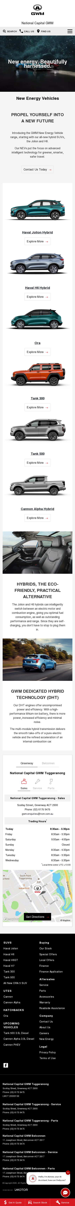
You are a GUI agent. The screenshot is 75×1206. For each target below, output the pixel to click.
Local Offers (46, 960)
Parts (42, 990)
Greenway (27, 763)
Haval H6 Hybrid (37, 287)
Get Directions (35, 917)
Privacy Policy (47, 1052)
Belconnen (48, 763)
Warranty (44, 1002)
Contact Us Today (35, 169)
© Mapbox (65, 920)
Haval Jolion (10, 948)
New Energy (46, 1039)
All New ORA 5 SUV (15, 983)
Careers (44, 1033)
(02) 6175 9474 (17, 1143)
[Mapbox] (12, 919)
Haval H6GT (10, 960)
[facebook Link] (5, 1065)
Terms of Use (47, 1058)
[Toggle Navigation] (70, 31)
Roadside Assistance (52, 1008)
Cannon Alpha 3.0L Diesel (18, 1038)
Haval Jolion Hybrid (37, 232)
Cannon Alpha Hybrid (37, 508)
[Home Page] (37, 10)
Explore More (35, 241)
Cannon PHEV (11, 1044)
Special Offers (48, 954)
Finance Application (51, 971)
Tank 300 (37, 398)
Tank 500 (37, 453)
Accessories (46, 996)
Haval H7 (8, 965)
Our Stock (45, 948)
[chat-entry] (65, 1192)
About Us (45, 1027)
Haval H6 (8, 954)
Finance (44, 965)
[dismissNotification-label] (68, 1173)
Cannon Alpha (11, 1002)
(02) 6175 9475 (41, 809)
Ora (37, 342)
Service (43, 985)
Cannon (8, 996)
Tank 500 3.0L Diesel (16, 1033)
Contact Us (46, 1021)
